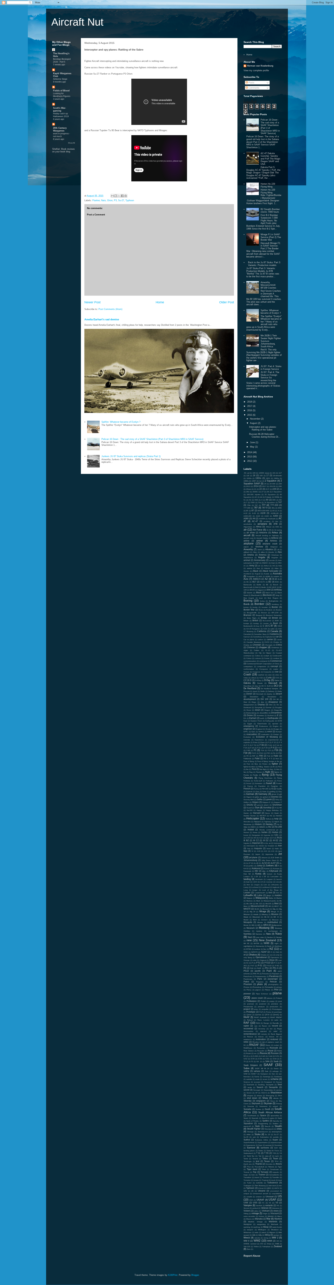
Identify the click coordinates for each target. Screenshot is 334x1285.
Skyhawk (256, 1103)
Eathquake (269, 721)
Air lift (269, 530)
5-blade (268, 497)
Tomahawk (274, 1169)
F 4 (280, 742)
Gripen (255, 802)
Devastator (272, 697)
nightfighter (248, 946)
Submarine (264, 1137)
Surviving (278, 1145)
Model (246, 920)
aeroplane (262, 524)
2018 (250, 401)
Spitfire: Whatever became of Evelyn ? (120, 422)
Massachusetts (270, 901)
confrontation (249, 669)
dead (255, 691)
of (244, 955)
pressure (261, 1007)
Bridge (264, 618)
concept (274, 666)
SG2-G (264, 1093)
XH (277, 1241)
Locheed (255, 887)
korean (269, 874)
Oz (247, 963)
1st (260, 481)
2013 (250, 456)
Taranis (255, 1159)
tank (277, 1156)
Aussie (266, 574)
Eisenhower (262, 724)
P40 (251, 968)
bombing (275, 604)
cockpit (266, 656)
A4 (254, 518)
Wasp (266, 1227)
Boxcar (264, 613)
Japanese (269, 854)
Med (276, 903)
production (274, 1007)
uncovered (274, 1191)
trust (280, 1180)
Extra (255, 742)
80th (280, 508)
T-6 (280, 1153)
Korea (258, 873)
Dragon (267, 710)
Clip (260, 653)
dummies (260, 715)
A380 (246, 518)
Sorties (258, 1109)
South (267, 1109)
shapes (250, 1096)
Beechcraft (248, 587)
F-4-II (280, 748)
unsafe (249, 1197)
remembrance (250, 1034)
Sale (266, 1071)
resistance (248, 1039)
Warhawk (274, 1224)
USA (251, 1200)
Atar (258, 568)
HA (280, 808)
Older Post (226, 302)
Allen (255, 552)
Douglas (278, 707)
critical (253, 678)
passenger (273, 979)
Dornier (269, 707)
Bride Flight (252, 618)
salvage (275, 1071)
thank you (248, 1164)
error (269, 731)
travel (257, 1177)
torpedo (276, 1172)
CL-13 (267, 650)
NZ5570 (254, 952)
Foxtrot (279, 783)
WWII (269, 1241)
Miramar (247, 914)
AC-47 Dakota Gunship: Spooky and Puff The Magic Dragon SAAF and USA (270, 158)
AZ (266, 579)
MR (258, 925)
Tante (246, 1159)
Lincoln (279, 882)
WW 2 (275, 1237)
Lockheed (266, 887)
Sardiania (278, 1077)
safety (246, 1071)
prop (256, 1009)
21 (255, 489)
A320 (258, 516)
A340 (266, 516)
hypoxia (267, 835)
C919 (279, 626)
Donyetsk (258, 707)
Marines (249, 901)
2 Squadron (270, 480)
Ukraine (261, 1191)
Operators (275, 957)
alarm (259, 550)
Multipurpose (277, 925)
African (269, 527)
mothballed (272, 922)
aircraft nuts (248, 538)
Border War (249, 610)
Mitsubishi (256, 917)
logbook (276, 887)
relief (275, 1031)
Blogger (195, 1275)
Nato (103, 200)
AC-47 (255, 521)
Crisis (246, 678)
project (247, 1009)
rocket (276, 1045)
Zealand (278, 1246)
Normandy (260, 946)
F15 (269, 750)
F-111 (270, 745)
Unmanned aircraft (260, 1193)
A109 (262, 513)
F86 (261, 756)
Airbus (275, 532)
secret (246, 1090)
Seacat (279, 1082)
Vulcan (261, 1216)
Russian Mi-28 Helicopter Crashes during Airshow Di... (264, 435)
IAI (255, 838)
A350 (275, 516)
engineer (248, 729)
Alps (280, 552)
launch (279, 879)
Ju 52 (264, 863)
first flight (263, 769)
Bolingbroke (274, 601)
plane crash (257, 998)
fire (247, 769)
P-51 (260, 965)
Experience (259, 740)
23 (281, 489)
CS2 (261, 678)
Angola (261, 557)
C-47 (270, 626)
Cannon (247, 637)
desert (279, 694)
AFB (275, 524)
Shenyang (270, 1096)
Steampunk (269, 1129)
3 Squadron (277, 492)
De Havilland (250, 688)
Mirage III (275, 912)
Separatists (268, 1090)
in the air (267, 843)
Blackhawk (255, 595)
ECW (280, 721)
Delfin (262, 691)
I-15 (280, 835)
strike (248, 1134)
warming (247, 1227)
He (271, 816)
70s (259, 502)
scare (265, 1079)
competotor (261, 666)
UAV (245, 1191)
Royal (270, 1050)
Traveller (275, 1177)
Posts (251, 82)
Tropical (265, 1180)
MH (269, 906)
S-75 (251, 1061)
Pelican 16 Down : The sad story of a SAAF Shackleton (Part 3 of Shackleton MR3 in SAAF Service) (152, 439)
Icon (261, 838)
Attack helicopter (271, 571)
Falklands (247, 758)
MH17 (276, 906)
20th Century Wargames (60, 129)
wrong (266, 1238)
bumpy (256, 623)
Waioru (249, 1219)
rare (255, 1026)
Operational (261, 957)
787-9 (265, 508)
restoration (261, 1039)
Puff (261, 1012)
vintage (255, 1213)
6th (280, 500)
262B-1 (256, 492)
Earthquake (273, 718)
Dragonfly (278, 710)
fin (274, 767)
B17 (254, 582)
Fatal (257, 758)
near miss (260, 937)
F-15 (245, 748)
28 (268, 492)
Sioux (272, 1101)
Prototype (250, 1012)
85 (247, 511)
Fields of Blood (61, 90)
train (253, 1175)
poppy (272, 1001)
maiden (278, 895)
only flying (248, 957)
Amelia (250, 555)
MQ (253, 925)
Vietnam (266, 1211)
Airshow (259, 546)
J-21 (265, 851)
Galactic (249, 792)
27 (263, 492)
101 (274, 473)
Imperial (256, 843)
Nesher (270, 937)
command (263, 661)
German (250, 794)
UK (252, 1191)
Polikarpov (251, 1001)
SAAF (268, 1065)
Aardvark (271, 519)
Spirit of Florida (252, 1121)
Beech (275, 585)
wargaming (261, 1224)
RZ (245, 1056)
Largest (270, 879)
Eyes (263, 742)
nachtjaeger (273, 931)
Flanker (96, 200)
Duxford (270, 715)
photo (260, 984)
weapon (250, 1230)
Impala (246, 843)
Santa (256, 1077)
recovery (261, 1029)
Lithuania (275, 885)
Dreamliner (276, 713)
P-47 (252, 966)
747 (280, 502)
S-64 (275, 1059)
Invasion (271, 846)
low (277, 893)
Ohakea (253, 954)
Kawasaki (247, 871)
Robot (267, 1045)
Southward (251, 1115)
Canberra (274, 634)
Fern (248, 764)
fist (245, 772)
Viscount (275, 1213)
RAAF (247, 1017)
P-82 (277, 966)
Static (257, 1126)
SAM (245, 1074)
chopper (263, 647)
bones (246, 607)
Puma (268, 1012)
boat (261, 598)
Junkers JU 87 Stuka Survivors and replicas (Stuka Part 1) (131, 456)
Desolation (254, 697)
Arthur (266, 566)
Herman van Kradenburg (260, 65)
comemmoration (250, 661)
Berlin (263, 587)
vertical (255, 1208)
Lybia (259, 895)
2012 (250, 461)
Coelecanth (277, 656)
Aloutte (271, 552)
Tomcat (246, 1172)
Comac (267, 658)
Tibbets (271, 1167)
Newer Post (92, 302)
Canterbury (257, 637)
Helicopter (252, 818)
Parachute (248, 976)
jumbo (251, 866)
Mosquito (248, 922)
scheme (275, 1079)
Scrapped (268, 1082)
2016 (250, 410)
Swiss (260, 1151)
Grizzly (249, 805)
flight (267, 772)
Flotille (255, 775)
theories (269, 1164)
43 (256, 497)
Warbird (278, 1219)
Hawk (276, 813)
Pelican (273, 981)
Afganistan (248, 527)
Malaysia (260, 898)
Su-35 (246, 1137)
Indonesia (278, 843)
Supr (260, 1145)
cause (279, 640)
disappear (273, 702)
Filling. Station (264, 767)
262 (247, 492)
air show (250, 532)
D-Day (267, 680)
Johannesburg (250, 860)
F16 (276, 750)
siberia (276, 1098)
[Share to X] (119, 196)
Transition (247, 1177)
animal (247, 560)
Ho (269, 827)
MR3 (265, 925)
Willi (253, 1235)
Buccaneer (267, 621)
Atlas (277, 568)
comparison (248, 666)
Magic (269, 895)
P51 (267, 968)
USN (246, 1202)
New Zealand (267, 940)
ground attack (263, 805)
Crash (247, 674)
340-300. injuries (254, 494)
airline (246, 541)
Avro (246, 579)
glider (257, 797)
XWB (277, 1244)
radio (276, 1020)
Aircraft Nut (77, 22)
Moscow (275, 920)
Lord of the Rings (270, 890)
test (257, 1161)
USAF (272, 1199)
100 (254, 473)
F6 (247, 756)
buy (257, 626)
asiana (249, 568)
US (280, 1196)
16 (254, 475)
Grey (277, 799)
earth (262, 718)
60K (274, 500)
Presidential (248, 1007)
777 (263, 505)
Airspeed (273, 547)
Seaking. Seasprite (266, 1085)
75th (249, 505)
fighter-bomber (249, 767)
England (259, 729)
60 (267, 500)
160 (261, 476)
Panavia (265, 974)
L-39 (264, 876)
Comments (253, 88)
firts (277, 769)
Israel (269, 848)
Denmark (259, 694)
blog (277, 595)
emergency (249, 726)
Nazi (250, 937)
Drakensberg (251, 713)
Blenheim (267, 595)
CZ (245, 680)
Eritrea (261, 732)
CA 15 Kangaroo (253, 629)
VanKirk (259, 1205)
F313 (261, 753)
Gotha (260, 799)
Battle (259, 585)
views (276, 1211)
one (271, 955)
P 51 (258, 963)
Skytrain (268, 1103)
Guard (249, 808)
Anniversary (259, 560)
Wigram (272, 1232)
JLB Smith (275, 858)
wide (257, 1232)
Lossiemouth (260, 893)
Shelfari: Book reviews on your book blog (63, 150)
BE (267, 585)
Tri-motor (247, 1180)
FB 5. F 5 (268, 758)
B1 (247, 582)
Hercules (247, 822)
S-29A (255, 1056)
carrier (270, 639)
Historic (258, 824)
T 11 (258, 1153)
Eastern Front (256, 721)
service (279, 1090)
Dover (248, 710)
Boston (279, 610)
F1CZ (254, 753)
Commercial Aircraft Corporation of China (263, 664)
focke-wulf (258, 781)
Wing (267, 1235)
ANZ (257, 563)
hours (246, 835)
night (277, 943)
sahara (257, 1071)
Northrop (278, 946)
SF (256, 1093)
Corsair (246, 672)
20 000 (273, 484)
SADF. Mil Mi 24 (262, 1068)
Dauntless (248, 686)
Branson (248, 615)
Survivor (251, 1147)
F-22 (259, 748)
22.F (267, 489)
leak (248, 882)
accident (267, 521)
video (256, 1211)
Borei (261, 610)
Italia (277, 848)
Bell (256, 587)
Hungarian (256, 835)
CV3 (277, 678)
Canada (274, 631)
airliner (259, 540)
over (280, 960)
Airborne (263, 532)
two (280, 1186)
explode (247, 742)
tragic (246, 1175)
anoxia (272, 560)
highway (267, 822)
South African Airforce (270, 1112)
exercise (247, 740)
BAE (277, 582)
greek (269, 799)
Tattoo (265, 1158)
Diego (254, 702)
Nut (264, 949)
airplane (249, 543)
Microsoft (265, 909)
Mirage (262, 911)
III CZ (256, 840)
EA (245, 718)
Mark (258, 901)
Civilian (256, 650)
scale (257, 1079)
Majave (249, 898)
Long (246, 890)
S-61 (267, 1059)
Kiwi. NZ (247, 874)
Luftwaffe (248, 895)
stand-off (247, 1126)
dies (262, 702)
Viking (246, 1213)
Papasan (275, 974)
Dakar (277, 680)
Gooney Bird (249, 799)
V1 (263, 1203)
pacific (258, 971)
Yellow (256, 1246)
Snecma (250, 1106)
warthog (256, 1227)
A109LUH (275, 513)
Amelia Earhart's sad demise (101, 319)
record (275, 1026)
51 (245, 500)
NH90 (266, 943)
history (269, 824)
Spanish (255, 1118)
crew (270, 675)
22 (260, 489)
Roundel (260, 1051)
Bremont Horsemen (274, 615)
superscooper (276, 1142)
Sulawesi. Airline (261, 1140)
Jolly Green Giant (268, 860)
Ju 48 (256, 863)
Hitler (246, 827)
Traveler (266, 1177)
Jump (259, 865)
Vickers (247, 1211)
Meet (246, 906)
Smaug (279, 1104)
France (250, 786)
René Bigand (276, 1034)
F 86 (262, 745)
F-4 (272, 747)
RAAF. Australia (260, 1017)
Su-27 (121, 200)
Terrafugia (248, 1161)
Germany (263, 794)
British (255, 620)
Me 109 (249, 904)
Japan (257, 854)
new (249, 940)
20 (265, 484)
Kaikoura (256, 868)
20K (280, 486)
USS (255, 1202)
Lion (265, 885)
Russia (263, 1053)
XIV (261, 1244)
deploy (269, 694)
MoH (255, 920)
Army (251, 565)
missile (256, 914)
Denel (249, 694)
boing (262, 601)
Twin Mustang (260, 1186)
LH (261, 882)
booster (265, 607)
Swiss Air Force (273, 1151)
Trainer (262, 1174)
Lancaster (275, 876)
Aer (276, 521)
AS (273, 566)
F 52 (254, 745)
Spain (246, 1118)
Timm (264, 1169)
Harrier (246, 813)
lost (270, 892)
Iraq (248, 848)
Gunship (267, 807)
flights (276, 772)
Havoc (267, 813)
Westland (275, 1230)
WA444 (271, 1216)
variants (269, 1205)
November (255, 418)
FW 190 (265, 789)
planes (269, 998)
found (269, 783)
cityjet (246, 650)
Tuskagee (248, 1186)
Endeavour (263, 726)
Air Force (257, 529)
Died (245, 702)
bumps (246, 623)
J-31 (273, 851)
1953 (268, 478)
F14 (262, 750)
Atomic (246, 571)
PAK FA (256, 974)
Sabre (246, 1068)
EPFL (246, 732)
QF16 (267, 1015)
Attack (255, 571)
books (255, 607)
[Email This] (112, 196)
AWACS (257, 579)
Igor (267, 838)
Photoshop (257, 987)
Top (254, 1172)
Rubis (279, 1051)
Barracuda (248, 585)
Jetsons (264, 858)
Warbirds (273, 1221)
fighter (275, 763)
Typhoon (129, 200)
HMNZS (262, 827)
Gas (257, 792)
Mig (274, 909)
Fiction (265, 764)
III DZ (266, 840)
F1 (255, 750)
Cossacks (267, 672)
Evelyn (276, 734)
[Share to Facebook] (122, 196)
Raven (264, 1026)
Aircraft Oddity (262, 538)
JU (281, 860)
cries (277, 675)
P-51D (269, 966)
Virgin (265, 1213)
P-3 (275, 963)
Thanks (258, 1164)
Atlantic (267, 568)
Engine (276, 726)
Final (280, 767)
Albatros (269, 549)
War (268, 1218)
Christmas (275, 647)
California (261, 631)
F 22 (274, 742)
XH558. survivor (250, 1244)
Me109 (268, 904)
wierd (264, 1232)
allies (263, 552)
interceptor (250, 846)
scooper (257, 1082)
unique (246, 1193)
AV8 (260, 576)
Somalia (247, 1109)
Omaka (264, 955)
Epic (253, 732)
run (255, 1053)
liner (248, 885)
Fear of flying (249, 761)
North (269, 946)
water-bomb (277, 1227)
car (277, 636)
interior (261, 846)
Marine (279, 898)
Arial (273, 563)
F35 (268, 753)
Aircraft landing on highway (267, 535)
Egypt (249, 724)
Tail (260, 1156)
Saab (276, 1061)
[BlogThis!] (115, 196)
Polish (263, 1001)
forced (248, 783)
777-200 (274, 505)
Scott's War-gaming (59, 109)
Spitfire (265, 1121)
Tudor (249, 1183)
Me (280, 901)
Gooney (275, 797)
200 (280, 484)
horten (264, 832)
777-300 (247, 508)
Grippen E (266, 802)
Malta (271, 898)
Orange (247, 960)
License (269, 882)
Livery (246, 887)
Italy (245, 851)
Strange (250, 1132)
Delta (280, 691)
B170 (262, 582)
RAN (258, 1023)
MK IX (276, 917)
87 (253, 510)
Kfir (256, 871)
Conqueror (263, 669)
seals (250, 1087)
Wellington (262, 1230)
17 (267, 475)
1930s (249, 478)
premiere (274, 1004)
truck (273, 1180)
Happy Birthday (272, 810)
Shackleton (276, 1092)
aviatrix (276, 576)
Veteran (264, 1208)
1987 (254, 481)
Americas (275, 555)
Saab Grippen (251, 1065)
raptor (246, 1026)
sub (254, 1137)
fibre (256, 764)
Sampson (264, 1074)
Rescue (250, 1037)
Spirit (280, 1118)
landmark (259, 879)
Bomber (259, 603)
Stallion (276, 1123)
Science (247, 1082)
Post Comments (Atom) (110, 309)
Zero (248, 1249)
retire (246, 1042)
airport (246, 547)
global (265, 797)
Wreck (247, 1237)
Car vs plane (249, 640)
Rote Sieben (249, 1051)
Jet (280, 853)
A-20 (254, 513)
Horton (275, 832)
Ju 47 (248, 863)
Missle (246, 917)
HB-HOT (263, 816)
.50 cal (246, 473)
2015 (250, 415)
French (247, 788)
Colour (249, 658)
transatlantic (274, 1175)
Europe (279, 732)
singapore (261, 1101)
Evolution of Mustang (267, 737)
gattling (272, 792)
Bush (275, 623)
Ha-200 (250, 810)
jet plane (253, 857)
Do (278, 705)
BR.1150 (275, 613)
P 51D (267, 963)
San (273, 1074)
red (271, 1029)
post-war (250, 1004)
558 (256, 500)
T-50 (274, 1153)
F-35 (266, 748)
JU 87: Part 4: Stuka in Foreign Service (271, 367)
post (280, 1001)
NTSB (248, 949)
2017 (250, 406)
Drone (250, 715)
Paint (269, 971)
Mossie (260, 922)
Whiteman (248, 1232)
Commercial (276, 661)
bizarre (249, 593)
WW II (246, 1241)
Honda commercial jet (268, 830)
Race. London (263, 1020)
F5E (280, 753)
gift (280, 794)
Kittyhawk (273, 871)
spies (272, 1118)
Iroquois (258, 848)
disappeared (249, 705)
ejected (275, 724)
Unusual (270, 1196)
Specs (264, 1118)
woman (276, 1235)
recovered (248, 1028)
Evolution (247, 737)
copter (275, 669)
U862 (269, 1188)
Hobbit (251, 829)
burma (266, 623)
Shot (280, 1096)
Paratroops (248, 979)
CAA (265, 629)
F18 (245, 753)
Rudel (248, 1053)
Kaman (267, 868)
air (245, 529)
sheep (259, 1096)
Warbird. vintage (255, 1222)
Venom (246, 1208)
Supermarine (262, 1142)
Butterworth (248, 626)
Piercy (248, 990)
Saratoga (267, 1077)
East (245, 721)
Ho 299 (278, 827)
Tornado (264, 1172)
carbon (260, 640)
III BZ (246, 840)
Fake (276, 756)
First (254, 769)
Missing (265, 914)
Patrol (246, 981)
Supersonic (250, 1145)
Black (258, 592)
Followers (269, 781)
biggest (261, 590)
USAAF (260, 1199)
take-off (268, 1156)
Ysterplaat (266, 1246)
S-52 (245, 1059)
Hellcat (268, 819)
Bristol (275, 618)
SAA (267, 1061)
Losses (247, 892)
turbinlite (259, 1183)
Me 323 (259, 904)
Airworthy (248, 549)
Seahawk (250, 1085)
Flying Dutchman (266, 778)
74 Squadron (269, 502)
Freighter (274, 786)
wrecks (257, 1238)
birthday (278, 590)
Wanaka (259, 1219)
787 (256, 507)
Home (160, 302)
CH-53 (266, 642)
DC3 (276, 685)
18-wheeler (277, 476)
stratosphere (277, 1132)
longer (254, 890)
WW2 (257, 1240)
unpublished (277, 1193)
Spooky (276, 1121)
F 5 (247, 745)
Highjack (257, 822)
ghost (274, 794)
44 (261, 497)
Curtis (269, 677)
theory (279, 1164)
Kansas (276, 868)
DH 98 (276, 699)
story (279, 1128)
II (273, 838)
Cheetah (257, 645)
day (256, 686)
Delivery (271, 691)
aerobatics (248, 524)
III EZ (275, 840)
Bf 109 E (272, 587)
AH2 (277, 527)
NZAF (264, 952)
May (252, 446)
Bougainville (252, 613)
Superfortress (249, 1142)
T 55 (266, 1153)
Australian (251, 576)
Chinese (251, 647)
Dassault (272, 683)
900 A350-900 (263, 511)
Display (261, 704)
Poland (279, 998)
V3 (277, 1202)
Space (263, 1115)
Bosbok (269, 610)
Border (275, 607)
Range (266, 1023)
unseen (259, 1197)
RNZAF (254, 1044)
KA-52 (246, 868)
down (257, 710)
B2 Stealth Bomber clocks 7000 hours (270, 210)
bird (269, 590)
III (278, 837)
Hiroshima (247, 824)
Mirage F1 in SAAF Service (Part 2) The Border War (271, 237)
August (254, 423)
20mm (248, 489)
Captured (269, 637)
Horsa (255, 832)
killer (264, 871)
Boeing (248, 600)
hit (278, 824)
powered (262, 1004)
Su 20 (267, 1134)
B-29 (280, 579)
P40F (259, 968)
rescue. (261, 1037)
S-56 (260, 1059)
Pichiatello (269, 987)
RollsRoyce (248, 1048)
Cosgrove (256, 672)
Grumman (277, 805)
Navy (278, 933)
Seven (249, 1093)
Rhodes (255, 1042)
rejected (263, 1031)
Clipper (268, 653)
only (277, 955)
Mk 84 (266, 917)
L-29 (256, 876)
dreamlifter (264, 713)
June (253, 442)
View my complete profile (256, 70)
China (279, 645)
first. (271, 769)
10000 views (264, 473)
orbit (254, 960)
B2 (269, 582)
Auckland (247, 574)
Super (275, 1140)
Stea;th (268, 1126)
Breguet (259, 615)
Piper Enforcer (262, 994)
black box (270, 593)
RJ (245, 1045)
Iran (280, 845)
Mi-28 (257, 909)
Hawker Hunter (250, 816)
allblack (246, 552)
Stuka (257, 1134)
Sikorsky (248, 1101)
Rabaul (250, 1020)
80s (273, 508)
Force (279, 781)
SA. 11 (259, 1061)
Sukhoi (247, 1140)
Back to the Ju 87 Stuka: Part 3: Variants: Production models (264, 263)
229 (274, 489)
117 (280, 473)
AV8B (267, 576)
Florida (246, 775)
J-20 (258, 851)
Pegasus (259, 982)
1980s (246, 481)
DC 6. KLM (266, 686)
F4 (274, 753)
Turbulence (272, 1182)
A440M (262, 519)
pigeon (258, 990)
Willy (260, 1235)
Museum (250, 928)
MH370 (247, 909)
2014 (250, 452)
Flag (251, 772)
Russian (275, 1053)
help (276, 819)
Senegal (256, 1090)
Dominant (247, 707)
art (259, 566)
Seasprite (273, 1087)
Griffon (246, 802)
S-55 (253, 1059)
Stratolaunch (263, 1132)
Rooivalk (274, 1048)
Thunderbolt (259, 1167)
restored (274, 1039)
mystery (259, 931)
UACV (276, 1188)
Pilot (276, 989)
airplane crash (270, 544)
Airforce (275, 538)
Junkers (270, 865)
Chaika (276, 642)
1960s (276, 478)
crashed (261, 675)
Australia (277, 573)
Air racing (278, 530)
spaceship (275, 1115)
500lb (277, 497)
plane (277, 993)
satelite (249, 1079)
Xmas (269, 1244)
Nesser (279, 937)
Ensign (276, 729)
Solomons (263, 1106)
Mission (275, 914)
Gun (257, 807)
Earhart (252, 718)
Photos (246, 987)
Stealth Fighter (254, 1129)
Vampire (248, 1205)
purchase (278, 1012)
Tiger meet (252, 1169)
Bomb (246, 604)
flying (265, 774)
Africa (258, 527)
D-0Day (258, 680)
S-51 (277, 1056)
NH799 (256, 943)
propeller (265, 1009)
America (263, 555)
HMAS (253, 827)
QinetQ (276, 1015)
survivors (265, 1148)
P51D (246, 971)
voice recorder (249, 1216)
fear (277, 758)
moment (264, 920)
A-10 (245, 513)
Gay (280, 792)
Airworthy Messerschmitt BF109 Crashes (268, 285)
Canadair (247, 634)
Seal (279, 1084)
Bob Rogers (273, 598)
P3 (115, 200)
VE (278, 1205)
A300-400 (248, 516)
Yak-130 (247, 1246)
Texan (267, 1161)
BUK (277, 621)
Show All (71, 143)
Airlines (273, 541)
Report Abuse (252, 1255)
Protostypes (277, 1009)
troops (256, 1180)
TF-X (277, 1161)
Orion (110, 200)
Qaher (249, 1015)
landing (247, 879)
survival (268, 1145)
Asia (280, 566)
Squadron (248, 1123)
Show (265, 1098)
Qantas (258, 1015)
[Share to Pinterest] (125, 196)
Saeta (276, 1068)
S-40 (263, 1056)
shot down (252, 1098)
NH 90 (246, 943)
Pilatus (267, 990)
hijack (277, 822)
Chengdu (269, 645)
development (250, 699)
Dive (271, 705)
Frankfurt (261, 786)
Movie (246, 925)
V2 (270, 1203)
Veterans (275, 1208)
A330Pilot (172, 1275)
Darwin (260, 683)
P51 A (276, 968)
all (278, 550)
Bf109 (252, 590)
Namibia (248, 934)
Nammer (259, 934)
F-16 (252, 748)
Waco (279, 1216)
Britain (246, 621)
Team (275, 1158)
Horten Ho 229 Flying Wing (268, 185)
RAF (246, 1022)
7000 (252, 502)
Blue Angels (249, 598)
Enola (268, 729)
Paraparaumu (260, 976)
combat (276, 658)
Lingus (257, 885)
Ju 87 (273, 863)
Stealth (278, 1126)
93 (274, 511)
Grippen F (278, 802)
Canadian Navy (260, 634)
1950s (258, 478)
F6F (253, 756)
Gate (264, 792)
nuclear (257, 949)
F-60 (248, 750)
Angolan (274, 558)
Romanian (261, 1048)
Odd (277, 952)
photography (273, 984)
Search (260, 1087)
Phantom (248, 984)
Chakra (246, 645)
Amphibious (248, 558)
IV (252, 851)
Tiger (280, 1167)
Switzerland (248, 1153)
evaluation (265, 734)
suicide (276, 1137)
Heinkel (279, 816)
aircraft (247, 535)
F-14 (277, 745)
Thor (249, 1167)
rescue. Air (273, 1037)
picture (279, 987)
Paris (259, 979)
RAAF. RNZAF (276, 1017)
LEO (255, 882)
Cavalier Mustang (253, 642)
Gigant (249, 797)
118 (247, 476)
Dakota (247, 683)
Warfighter (248, 1224)
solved (275, 1106)
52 (250, 500)
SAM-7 (254, 1074)
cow (277, 672)
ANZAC (265, 563)
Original (263, 960)
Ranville (276, 1023)
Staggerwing (263, 1123)
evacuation (251, 734)
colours (258, 658)
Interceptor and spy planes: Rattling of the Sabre (263, 428)
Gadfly (279, 789)
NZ (271, 948)
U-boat (261, 1188)
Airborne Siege (60, 79)
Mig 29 (252, 912)
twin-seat (272, 1186)
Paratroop (274, 976)
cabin (272, 629)
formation (259, 783)
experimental (273, 740)
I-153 (248, 838)
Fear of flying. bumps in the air (269, 761)
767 (256, 505)
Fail (268, 756)
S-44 (270, 1056)
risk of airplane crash (270, 1042)
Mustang (264, 927)
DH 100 (264, 699)
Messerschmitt (257, 906)
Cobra (257, 656)
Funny (256, 789)
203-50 (272, 486)
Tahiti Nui (251, 1156)
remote (264, 1034)
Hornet (246, 832)
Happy (259, 810)
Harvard (257, 813)
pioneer (247, 993)
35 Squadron (270, 494)
